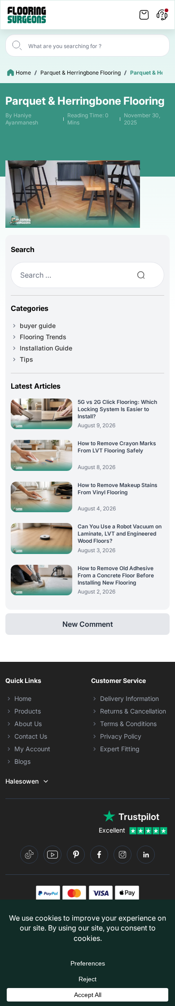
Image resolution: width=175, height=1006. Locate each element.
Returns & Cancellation (133, 711)
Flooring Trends (43, 337)
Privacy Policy (120, 736)
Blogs (22, 761)
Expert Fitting (120, 749)
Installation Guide (46, 348)
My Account (32, 749)
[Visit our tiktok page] (29, 855)
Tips (26, 359)
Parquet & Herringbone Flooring (80, 72)
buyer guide (38, 325)
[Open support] (162, 14)
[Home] (27, 15)
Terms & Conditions (128, 723)
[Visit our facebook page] (99, 855)
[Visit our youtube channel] (52, 855)
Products (27, 711)
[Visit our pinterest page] (76, 855)
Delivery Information (129, 698)
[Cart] (144, 14)
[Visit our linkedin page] (146, 855)
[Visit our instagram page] (122, 855)
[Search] (17, 45)
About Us (28, 723)
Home (23, 72)
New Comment (87, 624)
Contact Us (30, 736)
